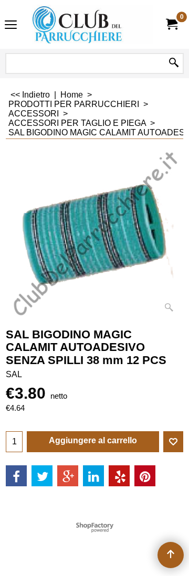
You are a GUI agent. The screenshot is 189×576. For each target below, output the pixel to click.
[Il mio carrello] (171, 24)
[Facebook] (16, 475)
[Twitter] (42, 475)
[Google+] (67, 475)
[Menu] (11, 25)
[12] (92, 24)
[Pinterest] (144, 475)
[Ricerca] (173, 63)
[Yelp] (119, 475)
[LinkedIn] (93, 475)
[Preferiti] (173, 442)
